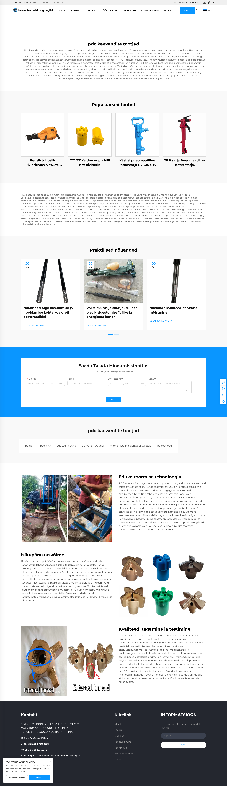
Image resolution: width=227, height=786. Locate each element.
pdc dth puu (164, 445)
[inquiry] (223, 382)
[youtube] (204, 3)
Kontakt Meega (150, 10)
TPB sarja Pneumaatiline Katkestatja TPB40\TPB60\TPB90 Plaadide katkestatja (184, 162)
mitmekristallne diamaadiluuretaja (130, 445)
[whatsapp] (223, 388)
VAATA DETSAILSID (42, 135)
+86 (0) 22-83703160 (36, 737)
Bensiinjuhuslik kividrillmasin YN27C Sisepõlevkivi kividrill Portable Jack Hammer (43, 162)
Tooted (74, 10)
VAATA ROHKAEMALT (35, 325)
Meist (62, 10)
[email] (223, 395)
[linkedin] (212, 3)
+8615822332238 (38, 749)
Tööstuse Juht (110, 10)
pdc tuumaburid (66, 445)
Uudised (91, 10)
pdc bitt (29, 445)
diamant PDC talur (93, 445)
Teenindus (130, 10)
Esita (113, 399)
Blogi (167, 10)
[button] (110, 334)
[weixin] (223, 401)
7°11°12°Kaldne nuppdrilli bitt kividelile (90, 162)
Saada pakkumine (187, 11)
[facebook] (208, 3)
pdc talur (45, 445)
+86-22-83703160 (189, 2)
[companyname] (33, 10)
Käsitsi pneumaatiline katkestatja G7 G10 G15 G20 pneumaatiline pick (137, 162)
